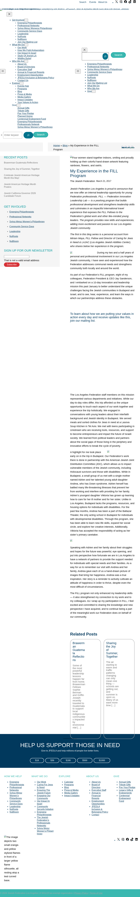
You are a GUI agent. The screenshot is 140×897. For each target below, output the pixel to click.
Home (56, 145)
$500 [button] (84, 760)
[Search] (105, 56)
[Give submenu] (18, 105)
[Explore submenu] (21, 83)
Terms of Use (96, 893)
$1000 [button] (102, 760)
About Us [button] (102, 2)
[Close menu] (9, 14)
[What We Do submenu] (26, 44)
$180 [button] (68, 760)
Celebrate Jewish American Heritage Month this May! (22, 176)
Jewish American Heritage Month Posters (20, 185)
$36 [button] (52, 760)
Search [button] (82, 2)
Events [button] (92, 2)
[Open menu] (2, 71)
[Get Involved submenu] (26, 20)
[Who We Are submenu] (26, 61)
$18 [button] (37, 760)
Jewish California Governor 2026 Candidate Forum (20, 194)
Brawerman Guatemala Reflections (21, 163)
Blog (65, 145)
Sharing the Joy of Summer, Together (22, 169)
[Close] (1, 135)
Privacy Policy (81, 893)
